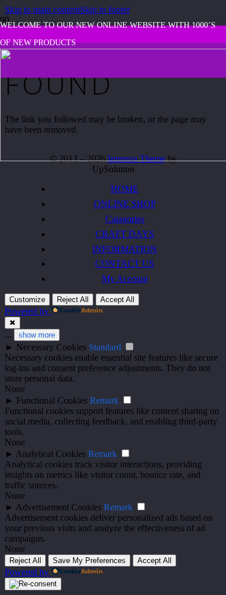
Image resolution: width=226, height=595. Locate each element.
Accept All (117, 299)
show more (37, 335)
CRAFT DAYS (125, 234)
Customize (27, 299)
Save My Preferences (89, 560)
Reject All (73, 299)
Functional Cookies (52, 400)
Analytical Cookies (51, 454)
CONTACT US (124, 264)
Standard (105, 347)
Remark (104, 400)
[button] (42, 9)
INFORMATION (124, 249)
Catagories (124, 219)
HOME (124, 189)
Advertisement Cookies (58, 507)
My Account (125, 279)
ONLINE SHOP (125, 204)
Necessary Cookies (51, 347)
